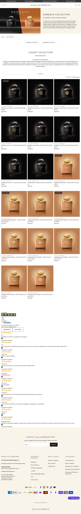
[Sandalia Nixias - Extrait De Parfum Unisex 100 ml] (40, 166)
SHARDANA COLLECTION (49, 42)
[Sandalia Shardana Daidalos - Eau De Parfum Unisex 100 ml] (40, 241)
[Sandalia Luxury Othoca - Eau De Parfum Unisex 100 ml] (40, 92)
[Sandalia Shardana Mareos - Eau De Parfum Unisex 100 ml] (14, 241)
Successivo (18, 329)
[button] (2, 5)
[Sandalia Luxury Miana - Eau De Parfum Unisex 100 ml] (40, 129)
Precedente (6, 329)
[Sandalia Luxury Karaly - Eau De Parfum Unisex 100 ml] (67, 92)
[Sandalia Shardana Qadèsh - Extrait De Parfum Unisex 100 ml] (67, 241)
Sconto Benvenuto (60, 1)
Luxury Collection (10, 37)
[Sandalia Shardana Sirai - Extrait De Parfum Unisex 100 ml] (40, 204)
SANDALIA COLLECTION (32, 42)
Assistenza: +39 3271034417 (40, 1)
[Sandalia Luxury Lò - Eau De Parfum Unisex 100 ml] (14, 129)
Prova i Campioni (19, 1)
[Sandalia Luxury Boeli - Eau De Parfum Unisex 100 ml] (67, 129)
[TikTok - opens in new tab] (51, 487)
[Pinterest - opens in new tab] (47, 487)
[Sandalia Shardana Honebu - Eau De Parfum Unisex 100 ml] (14, 278)
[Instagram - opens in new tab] (44, 487)
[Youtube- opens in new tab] (54, 487)
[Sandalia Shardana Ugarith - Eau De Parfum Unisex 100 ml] (40, 278)
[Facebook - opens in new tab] (40, 487)
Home (2, 37)
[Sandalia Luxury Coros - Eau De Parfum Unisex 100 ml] (14, 166)
